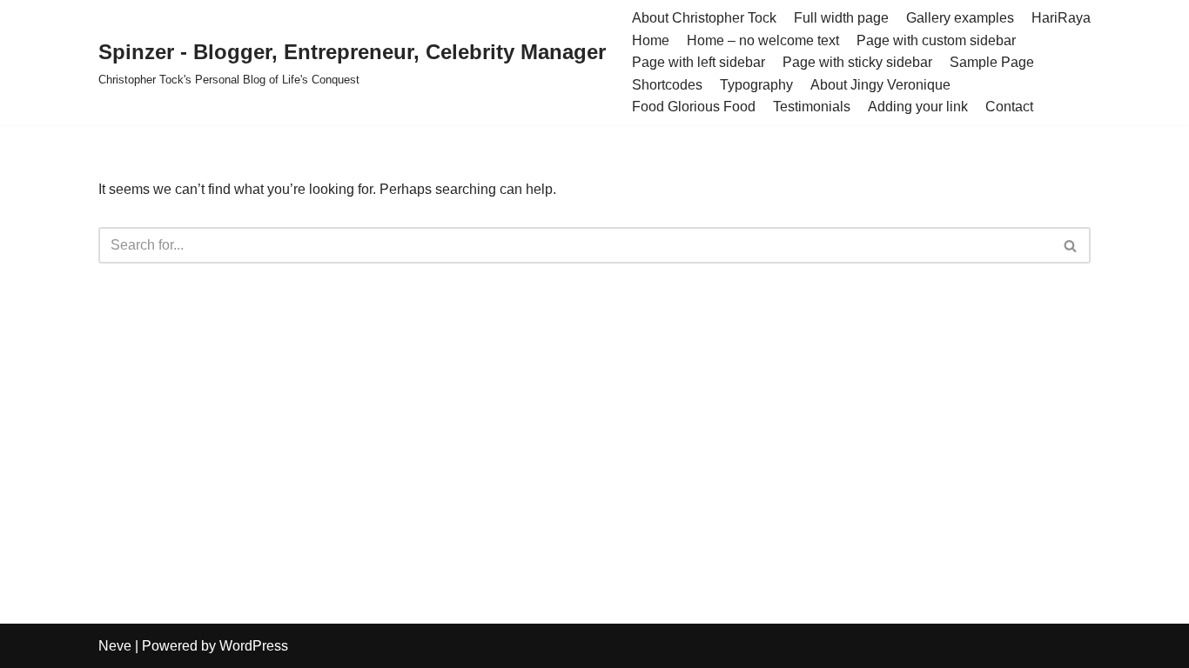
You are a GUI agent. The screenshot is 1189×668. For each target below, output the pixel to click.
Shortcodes (667, 84)
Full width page (841, 17)
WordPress (253, 645)
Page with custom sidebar (936, 40)
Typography (756, 84)
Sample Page (992, 62)
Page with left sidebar (698, 62)
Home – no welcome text (763, 40)
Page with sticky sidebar (857, 62)
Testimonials (811, 106)
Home (650, 40)
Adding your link (918, 106)
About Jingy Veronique (880, 84)
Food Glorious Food (694, 106)
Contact (1009, 106)
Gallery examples (960, 17)
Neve (114, 645)
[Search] (1071, 245)
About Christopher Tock (704, 17)
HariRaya (1061, 17)
